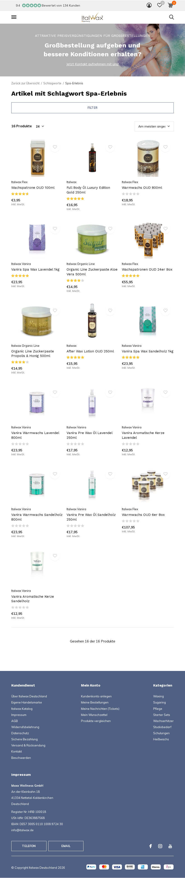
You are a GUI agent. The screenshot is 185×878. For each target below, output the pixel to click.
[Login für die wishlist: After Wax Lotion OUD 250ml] (110, 311)
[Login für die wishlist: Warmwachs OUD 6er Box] (165, 474)
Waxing (158, 696)
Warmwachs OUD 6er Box (143, 515)
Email (66, 846)
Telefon (29, 846)
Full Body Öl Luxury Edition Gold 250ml (88, 190)
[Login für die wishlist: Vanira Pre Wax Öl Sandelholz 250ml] (110, 474)
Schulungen (161, 733)
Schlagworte (52, 83)
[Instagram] (160, 846)
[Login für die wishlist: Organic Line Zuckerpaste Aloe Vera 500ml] (110, 229)
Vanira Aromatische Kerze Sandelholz (32, 599)
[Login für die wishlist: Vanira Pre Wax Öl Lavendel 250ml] (110, 392)
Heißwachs (161, 739)
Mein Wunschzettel (94, 715)
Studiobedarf (162, 727)
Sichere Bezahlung (24, 739)
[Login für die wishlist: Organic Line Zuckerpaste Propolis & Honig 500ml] (55, 311)
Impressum (18, 715)
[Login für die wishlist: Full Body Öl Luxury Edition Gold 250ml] (110, 147)
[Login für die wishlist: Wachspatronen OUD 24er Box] (165, 229)
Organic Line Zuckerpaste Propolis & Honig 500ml (32, 353)
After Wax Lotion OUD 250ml (90, 351)
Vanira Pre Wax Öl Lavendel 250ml (89, 435)
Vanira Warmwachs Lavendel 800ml (35, 435)
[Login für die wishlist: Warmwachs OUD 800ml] (165, 147)
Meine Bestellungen (95, 702)
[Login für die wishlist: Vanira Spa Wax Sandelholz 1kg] (165, 311)
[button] (159, 5)
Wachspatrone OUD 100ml (33, 188)
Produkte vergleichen (96, 721)
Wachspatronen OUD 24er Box (147, 269)
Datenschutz (20, 733)
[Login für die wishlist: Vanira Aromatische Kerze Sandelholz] (55, 556)
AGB (14, 721)
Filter (92, 107)
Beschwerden (21, 758)
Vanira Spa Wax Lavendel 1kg (35, 269)
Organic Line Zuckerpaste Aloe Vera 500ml (92, 271)
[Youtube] (170, 846)
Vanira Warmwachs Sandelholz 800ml (36, 517)
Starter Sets (161, 715)
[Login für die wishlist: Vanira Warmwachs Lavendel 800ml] (55, 392)
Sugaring (159, 702)
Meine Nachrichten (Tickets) (100, 708)
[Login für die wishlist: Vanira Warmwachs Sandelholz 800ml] (55, 474)
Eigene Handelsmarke (26, 702)
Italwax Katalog (21, 708)
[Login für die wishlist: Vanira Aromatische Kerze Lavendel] (165, 392)
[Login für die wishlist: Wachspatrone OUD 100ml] (55, 147)
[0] (170, 5)
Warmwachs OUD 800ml (142, 188)
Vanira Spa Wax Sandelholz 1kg (147, 351)
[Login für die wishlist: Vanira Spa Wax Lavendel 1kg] (55, 229)
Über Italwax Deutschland (29, 696)
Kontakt (16, 751)
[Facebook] (150, 846)
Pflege (157, 708)
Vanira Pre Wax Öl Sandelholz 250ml (91, 517)
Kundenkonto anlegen (96, 696)
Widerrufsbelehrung (25, 727)
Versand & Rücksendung (28, 745)
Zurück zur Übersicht (25, 83)
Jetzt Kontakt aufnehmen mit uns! (92, 64)
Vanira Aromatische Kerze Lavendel (143, 435)
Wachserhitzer (163, 721)
